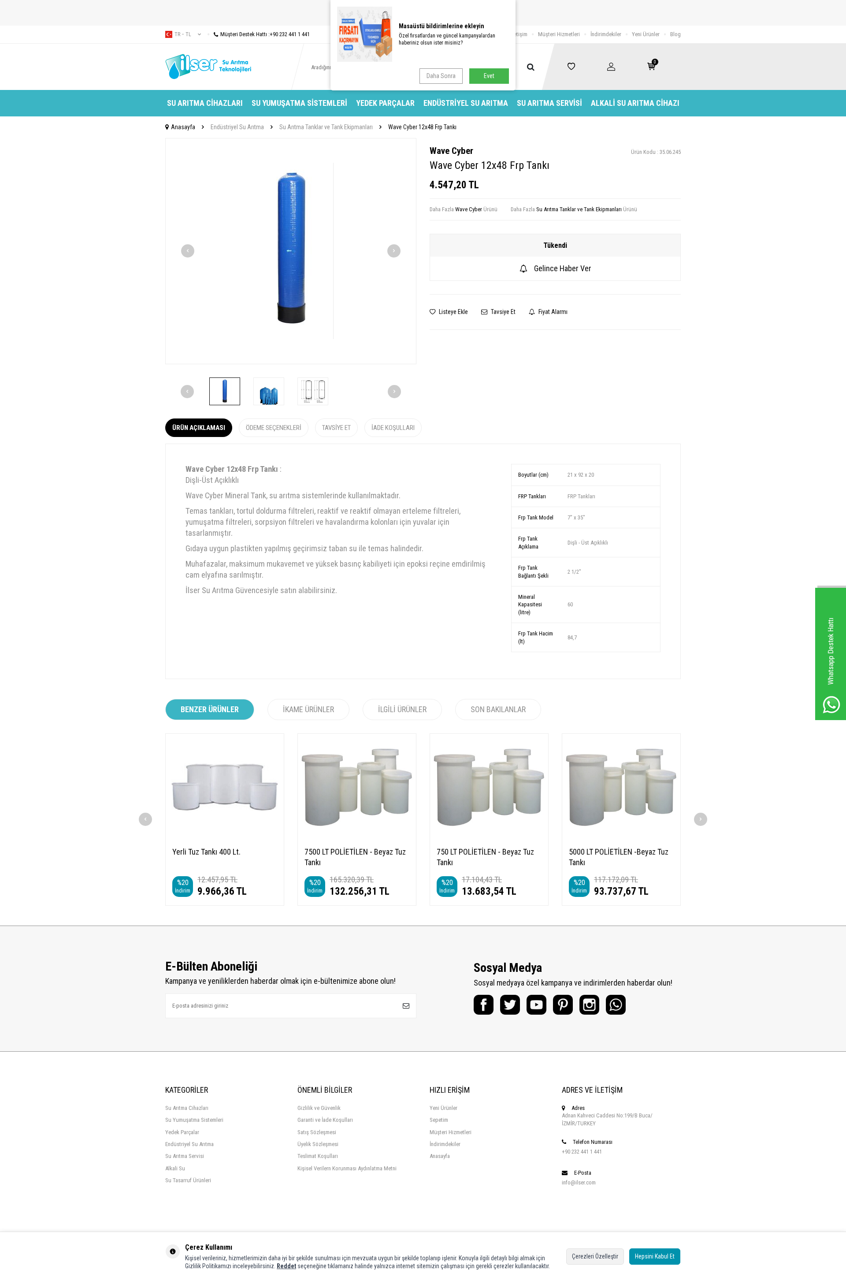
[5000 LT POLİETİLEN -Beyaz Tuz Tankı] (621, 787)
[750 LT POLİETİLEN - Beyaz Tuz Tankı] (489, 787)
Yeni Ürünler (646, 34)
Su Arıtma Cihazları (205, 103)
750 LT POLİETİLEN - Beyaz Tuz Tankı (485, 857)
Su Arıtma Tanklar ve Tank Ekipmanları (326, 127)
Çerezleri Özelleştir (595, 1256)
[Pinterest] (563, 1005)
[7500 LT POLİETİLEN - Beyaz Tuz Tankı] (357, 787)
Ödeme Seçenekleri (273, 428)
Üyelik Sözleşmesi (317, 1144)
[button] (187, 251)
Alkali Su (175, 1168)
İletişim (519, 34)
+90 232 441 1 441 (582, 1151)
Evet (489, 75)
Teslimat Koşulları (317, 1156)
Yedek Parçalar (385, 103)
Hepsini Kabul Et (655, 1256)
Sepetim (439, 1120)
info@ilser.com (579, 1182)
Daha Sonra (441, 75)
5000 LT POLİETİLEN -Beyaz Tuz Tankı (618, 857)
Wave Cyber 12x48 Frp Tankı (422, 127)
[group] (291, 251)
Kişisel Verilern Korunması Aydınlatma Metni (347, 1168)
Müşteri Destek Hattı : (265, 34)
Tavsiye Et (503, 311)
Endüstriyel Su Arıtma (465, 103)
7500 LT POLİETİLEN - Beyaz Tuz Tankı (355, 857)
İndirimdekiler (605, 34)
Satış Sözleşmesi (316, 1132)
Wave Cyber (451, 151)
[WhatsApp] (616, 1005)
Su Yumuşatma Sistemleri (299, 103)
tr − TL (182, 34)
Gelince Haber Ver (562, 268)
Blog (675, 34)
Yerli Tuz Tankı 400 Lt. (206, 851)
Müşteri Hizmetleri (559, 34)
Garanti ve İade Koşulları (325, 1120)
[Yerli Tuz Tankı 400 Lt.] (225, 787)
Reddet (286, 1266)
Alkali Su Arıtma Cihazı (635, 103)
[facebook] (484, 1005)
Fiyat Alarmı (552, 311)
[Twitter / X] (510, 1005)
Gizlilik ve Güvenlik (319, 1108)
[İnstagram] (589, 1005)
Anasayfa (183, 127)
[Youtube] (536, 1005)
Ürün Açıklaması (198, 428)
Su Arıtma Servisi (549, 103)
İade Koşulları (393, 428)
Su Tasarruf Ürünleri (188, 1180)
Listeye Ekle (453, 311)
